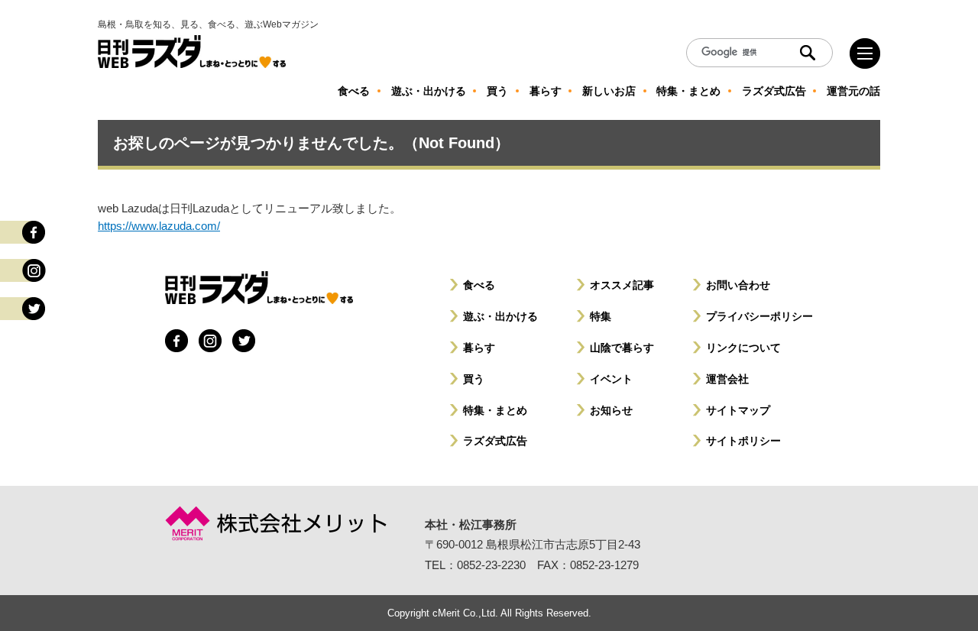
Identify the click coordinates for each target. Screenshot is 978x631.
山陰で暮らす (622, 347)
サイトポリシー (743, 441)
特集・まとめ (495, 410)
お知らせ (611, 410)
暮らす (479, 347)
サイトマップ (738, 410)
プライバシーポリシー (759, 316)
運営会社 (727, 379)
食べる (479, 285)
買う (473, 379)
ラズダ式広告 (495, 441)
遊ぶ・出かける (500, 316)
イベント (611, 379)
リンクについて (743, 347)
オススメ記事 (622, 285)
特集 (600, 316)
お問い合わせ (738, 285)
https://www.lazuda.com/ (159, 225)
